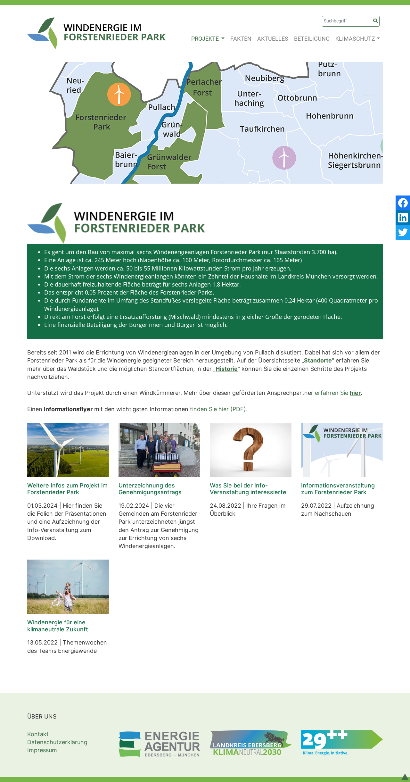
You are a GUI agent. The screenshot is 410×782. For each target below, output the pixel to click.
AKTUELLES (272, 38)
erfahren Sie (338, 392)
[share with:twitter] (403, 232)
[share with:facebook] (403, 203)
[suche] (376, 21)
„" (318, 360)
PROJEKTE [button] (205, 38)
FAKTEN (240, 38)
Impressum (42, 750)
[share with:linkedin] (403, 217)
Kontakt (38, 734)
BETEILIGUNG (312, 38)
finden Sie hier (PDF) (218, 409)
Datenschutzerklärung (57, 742)
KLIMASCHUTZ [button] (355, 38)
